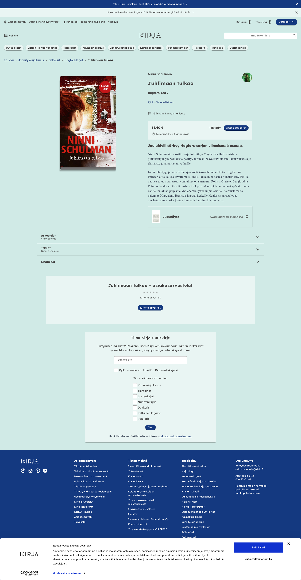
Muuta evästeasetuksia (67, 573)
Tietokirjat (144, 390)
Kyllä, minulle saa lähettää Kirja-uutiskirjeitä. (149, 370)
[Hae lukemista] (294, 35)
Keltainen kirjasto (149, 413)
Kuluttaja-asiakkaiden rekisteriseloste (141, 493)
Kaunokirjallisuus (149, 385)
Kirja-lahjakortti (83, 506)
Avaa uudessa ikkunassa (226, 217)
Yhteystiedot (135, 471)
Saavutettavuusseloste (141, 509)
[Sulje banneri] (288, 543)
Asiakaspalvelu (17, 21)
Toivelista (80, 521)
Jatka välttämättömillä (258, 558)
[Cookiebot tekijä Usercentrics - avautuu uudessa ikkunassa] (29, 573)
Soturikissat (189, 537)
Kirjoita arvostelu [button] (150, 307)
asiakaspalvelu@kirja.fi (249, 469)
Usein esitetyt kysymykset (44, 21)
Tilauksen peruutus (85, 486)
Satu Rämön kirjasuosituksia (199, 481)
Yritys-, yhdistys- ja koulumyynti (93, 491)
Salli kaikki (258, 547)
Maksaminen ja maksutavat (90, 476)
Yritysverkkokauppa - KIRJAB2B (147, 529)
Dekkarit (143, 407)
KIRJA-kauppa (83, 511)
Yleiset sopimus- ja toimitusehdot (148, 486)
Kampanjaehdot (137, 524)
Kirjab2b (113, 21)
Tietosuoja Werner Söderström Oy (148, 519)
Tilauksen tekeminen (86, 466)
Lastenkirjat (146, 396)
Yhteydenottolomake (248, 465)
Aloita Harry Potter (193, 506)
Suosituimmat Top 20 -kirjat (198, 511)
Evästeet (133, 514)
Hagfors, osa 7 (158, 93)
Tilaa (150, 427)
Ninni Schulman (160, 74)
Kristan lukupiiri (191, 491)
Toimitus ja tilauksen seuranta (92, 471)
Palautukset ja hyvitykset (89, 481)
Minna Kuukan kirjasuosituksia (200, 486)
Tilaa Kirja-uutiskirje (93, 21)
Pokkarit (143, 418)
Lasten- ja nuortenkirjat (196, 527)
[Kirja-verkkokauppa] (30, 461)
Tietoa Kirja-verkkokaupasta (145, 466)
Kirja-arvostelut (83, 501)
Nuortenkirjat (147, 402)
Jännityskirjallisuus (193, 521)
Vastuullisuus (135, 481)
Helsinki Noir (189, 501)
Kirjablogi (72, 21)
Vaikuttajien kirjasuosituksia (198, 496)
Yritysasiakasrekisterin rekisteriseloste (141, 502)
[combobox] (260, 36)
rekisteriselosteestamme (175, 436)
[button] (11, 36)
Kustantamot (135, 476)
